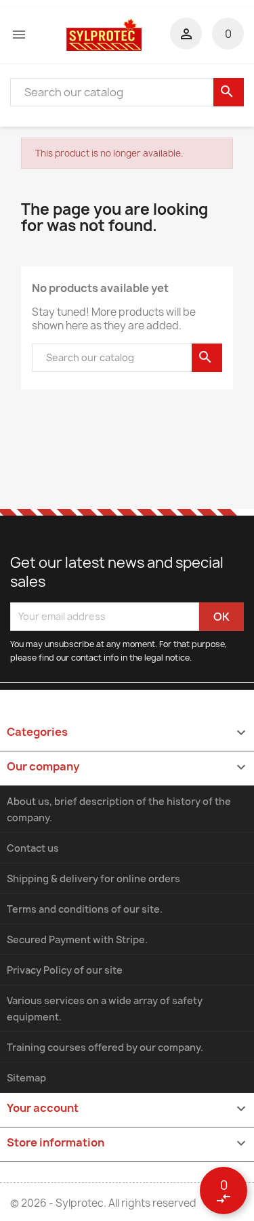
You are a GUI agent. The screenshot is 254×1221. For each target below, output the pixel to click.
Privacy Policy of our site (65, 970)
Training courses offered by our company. (105, 1047)
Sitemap (26, 1077)
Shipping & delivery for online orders (93, 878)
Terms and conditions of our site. (85, 909)
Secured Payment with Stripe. (77, 939)
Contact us (33, 848)
